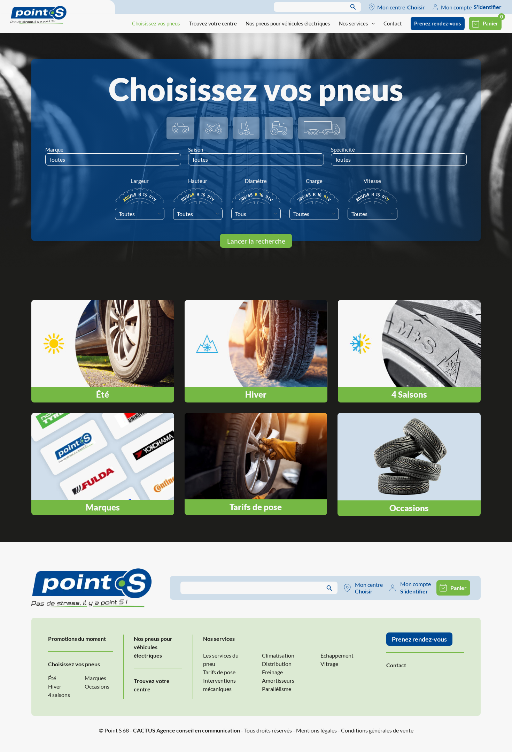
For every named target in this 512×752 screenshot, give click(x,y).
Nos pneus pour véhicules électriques (288, 23)
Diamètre (256, 181)
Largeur (140, 181)
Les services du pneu (221, 659)
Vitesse (372, 181)
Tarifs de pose (219, 672)
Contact (392, 23)
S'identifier (488, 6)
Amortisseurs (278, 680)
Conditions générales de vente (377, 730)
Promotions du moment (77, 638)
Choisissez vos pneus (156, 23)
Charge (314, 181)
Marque (54, 149)
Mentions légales (316, 730)
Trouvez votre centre (213, 23)
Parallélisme (276, 688)
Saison (195, 149)
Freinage (272, 672)
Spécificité (343, 149)
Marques (95, 678)
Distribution (277, 663)
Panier (490, 23)
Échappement (337, 655)
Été (52, 678)
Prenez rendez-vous (437, 23)
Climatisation (278, 655)
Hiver (54, 686)
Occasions (97, 686)
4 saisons (59, 694)
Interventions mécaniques (219, 684)
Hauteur (197, 181)
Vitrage (329, 663)
